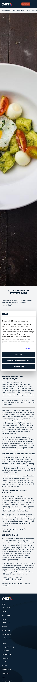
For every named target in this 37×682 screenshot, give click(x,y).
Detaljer (28, 348)
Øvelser (4, 666)
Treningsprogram (7, 681)
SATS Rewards (6, 623)
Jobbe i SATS (6, 615)
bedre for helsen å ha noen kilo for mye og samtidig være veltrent (18, 478)
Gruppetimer (5, 650)
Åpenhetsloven (6, 634)
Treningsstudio (6, 669)
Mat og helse (6, 10)
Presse (4, 619)
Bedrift (4, 611)
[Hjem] (7, 4)
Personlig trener (7, 654)
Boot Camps (5, 662)
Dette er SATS (6, 608)
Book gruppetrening (8, 647)
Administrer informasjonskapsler (17, 360)
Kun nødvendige (18, 367)
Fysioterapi (5, 658)
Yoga (3, 677)
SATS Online (5, 673)
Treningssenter (6, 638)
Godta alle (18, 354)
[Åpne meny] (33, 4)
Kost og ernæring (18, 10)
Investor (4, 626)
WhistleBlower (6, 630)
